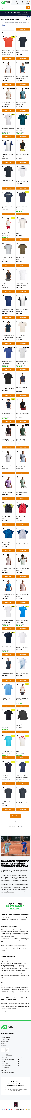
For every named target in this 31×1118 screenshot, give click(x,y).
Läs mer (3, 25)
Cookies (12, 1050)
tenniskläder (16, 1012)
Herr (8, 29)
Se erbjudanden (23, 14)
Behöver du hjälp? (26, 16)
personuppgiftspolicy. (15, 1090)
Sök (28, 7)
